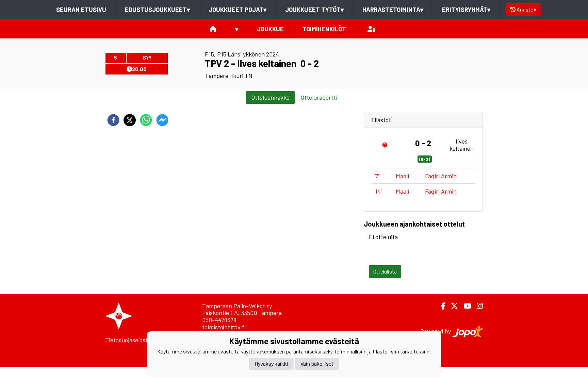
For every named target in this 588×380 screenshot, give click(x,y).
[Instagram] (477, 306)
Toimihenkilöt (324, 29)
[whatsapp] (146, 120)
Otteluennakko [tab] (270, 97)
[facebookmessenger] (162, 120)
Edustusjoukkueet (157, 9)
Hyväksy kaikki (271, 363)
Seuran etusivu (81, 9)
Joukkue (270, 29)
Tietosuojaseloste (128, 340)
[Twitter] (451, 306)
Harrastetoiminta (392, 9)
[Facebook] (440, 306)
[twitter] (130, 120)
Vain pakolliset (316, 363)
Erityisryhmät (466, 9)
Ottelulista (385, 271)
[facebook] (113, 120)
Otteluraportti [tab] (318, 97)
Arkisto (526, 9)
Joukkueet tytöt (314, 9)
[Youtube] (464, 306)
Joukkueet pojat (237, 9)
